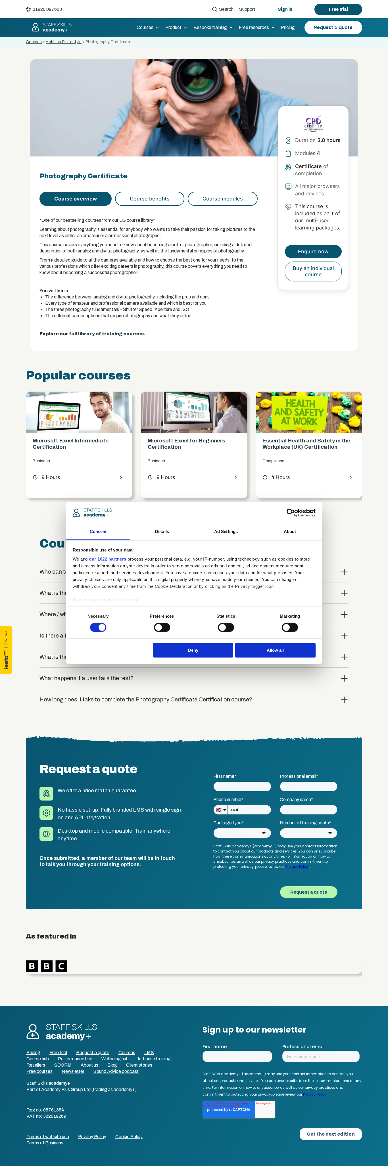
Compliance (273, 461)
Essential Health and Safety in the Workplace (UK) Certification (306, 444)
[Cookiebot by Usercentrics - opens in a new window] (291, 513)
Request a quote (333, 27)
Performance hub (75, 1058)
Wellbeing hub (115, 1058)
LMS (149, 1052)
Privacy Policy (92, 1136)
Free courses (39, 1071)
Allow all (275, 650)
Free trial (338, 9)
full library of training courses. (107, 333)
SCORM (63, 1065)
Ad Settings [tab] (226, 531)
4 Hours (276, 477)
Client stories (139, 1065)
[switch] (162, 627)
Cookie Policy (129, 1136)
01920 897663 (47, 9)
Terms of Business (44, 1142)
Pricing (288, 27)
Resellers (35, 1065)
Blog (112, 1065)
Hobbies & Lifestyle (64, 42)
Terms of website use (47, 1136)
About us (89, 1065)
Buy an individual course (313, 271)
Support (247, 9)
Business (41, 461)
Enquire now (313, 251)
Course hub (37, 1058)
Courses (145, 27)
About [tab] (290, 531)
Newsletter (73, 1071)
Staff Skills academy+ (49, 27)
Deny (193, 650)
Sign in (285, 9)
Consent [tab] (98, 531)
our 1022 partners (107, 559)
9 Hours (46, 477)
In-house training (154, 1058)
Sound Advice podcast (116, 1071)
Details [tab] (162, 531)
